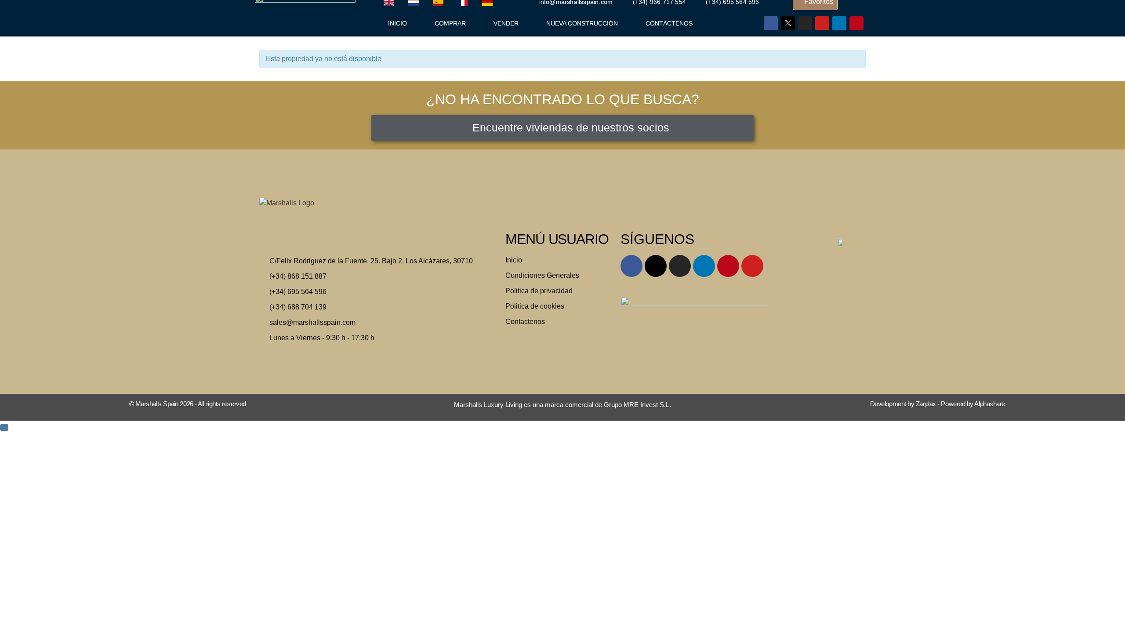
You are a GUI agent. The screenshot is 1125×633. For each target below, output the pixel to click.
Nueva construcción (582, 23)
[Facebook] (771, 23)
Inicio (397, 23)
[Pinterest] (856, 23)
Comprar (450, 23)
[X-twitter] (656, 266)
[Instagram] (805, 23)
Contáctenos (669, 23)
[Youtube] (822, 23)
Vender (506, 23)
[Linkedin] (839, 23)
